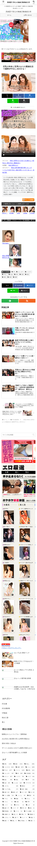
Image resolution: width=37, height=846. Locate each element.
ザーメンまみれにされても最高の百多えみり (17, 748)
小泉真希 (25, 213)
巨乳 (17, 274)
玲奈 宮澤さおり (13, 165)
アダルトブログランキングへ (11, 648)
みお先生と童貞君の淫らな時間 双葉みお (16, 739)
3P (14, 271)
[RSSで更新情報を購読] (27, 301)
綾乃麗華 (11, 213)
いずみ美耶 (32, 213)
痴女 (28, 274)
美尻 (10, 277)
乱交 (11, 274)
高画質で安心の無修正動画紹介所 (18, 2)
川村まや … (4, 213)
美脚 (16, 277)
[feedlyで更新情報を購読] (10, 301)
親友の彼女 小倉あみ (9, 743)
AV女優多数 (7, 271)
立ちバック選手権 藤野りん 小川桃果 (14, 752)
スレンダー (21, 271)
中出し (5, 274)
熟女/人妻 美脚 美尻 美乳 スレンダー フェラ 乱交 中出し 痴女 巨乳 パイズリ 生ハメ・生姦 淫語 (18, 170)
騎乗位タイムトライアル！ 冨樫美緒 (14, 734)
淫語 (22, 274)
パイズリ (29, 271)
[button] (24, 101)
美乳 (5, 277)
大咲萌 (18, 213)
